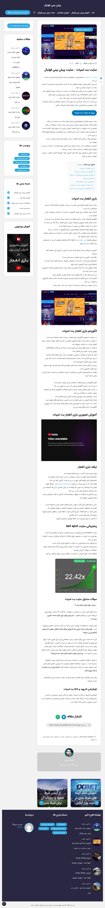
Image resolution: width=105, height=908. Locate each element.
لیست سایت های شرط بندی (19, 12)
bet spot (83, 737)
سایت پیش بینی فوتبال (46, 13)
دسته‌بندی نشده (24, 166)
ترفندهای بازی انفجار (61, 484)
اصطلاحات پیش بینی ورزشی (21, 162)
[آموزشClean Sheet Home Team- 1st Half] (97, 857)
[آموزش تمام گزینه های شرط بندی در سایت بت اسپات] (97, 842)
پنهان (79, 165)
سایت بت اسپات (91, 77)
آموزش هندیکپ (63, 13)
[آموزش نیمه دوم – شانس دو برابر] (97, 886)
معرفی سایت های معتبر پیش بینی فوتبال (14, 82)
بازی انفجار (83, 240)
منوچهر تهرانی (69, 760)
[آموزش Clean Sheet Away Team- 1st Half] (97, 872)
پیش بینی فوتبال (52, 5)
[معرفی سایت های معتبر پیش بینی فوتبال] (97, 827)
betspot (91, 737)
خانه (93, 13)
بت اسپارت (68, 737)
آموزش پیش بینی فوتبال (80, 13)
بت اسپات (76, 737)
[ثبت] (10, 26)
